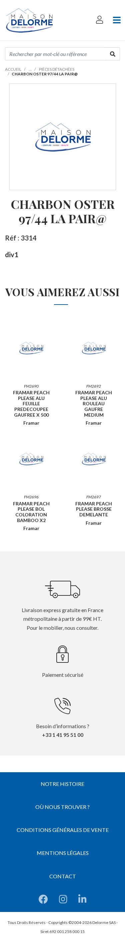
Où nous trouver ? (62, 807)
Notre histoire (62, 784)
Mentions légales (63, 853)
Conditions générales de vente (63, 830)
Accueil (13, 69)
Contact (62, 876)
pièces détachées (56, 69)
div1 (11, 255)
